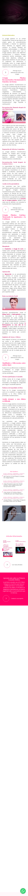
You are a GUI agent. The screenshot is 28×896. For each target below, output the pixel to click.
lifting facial (6, 314)
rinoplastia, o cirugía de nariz (14, 249)
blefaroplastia (16, 314)
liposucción (8, 274)
